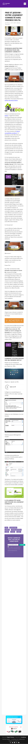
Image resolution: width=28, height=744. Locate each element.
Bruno (8, 22)
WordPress (23, 737)
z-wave (12, 531)
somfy (6, 531)
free (6, 527)
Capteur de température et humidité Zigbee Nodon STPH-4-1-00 (14, 616)
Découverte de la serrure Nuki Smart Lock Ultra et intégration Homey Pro (14, 579)
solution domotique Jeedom (11, 100)
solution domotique (16, 529)
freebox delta (13, 527)
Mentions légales (6, 739)
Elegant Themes (10, 737)
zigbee (18, 531)
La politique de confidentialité (18, 739)
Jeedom (6, 115)
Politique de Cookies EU (14, 741)
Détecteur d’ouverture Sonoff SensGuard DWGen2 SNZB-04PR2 (14, 656)
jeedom (7, 529)
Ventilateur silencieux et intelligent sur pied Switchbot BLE (14, 693)
